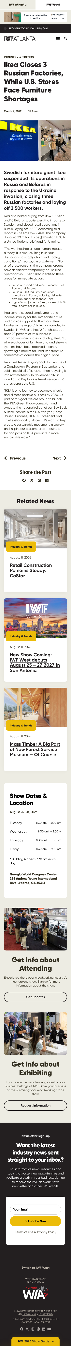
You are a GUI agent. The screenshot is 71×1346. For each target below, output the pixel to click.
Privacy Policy (46, 1232)
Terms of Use (24, 1232)
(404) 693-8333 (42, 1322)
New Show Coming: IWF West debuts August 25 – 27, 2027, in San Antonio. (35, 662)
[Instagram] (33, 1329)
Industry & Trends (19, 57)
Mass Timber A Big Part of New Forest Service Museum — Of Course (35, 749)
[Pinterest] (38, 1329)
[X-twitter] (27, 1329)
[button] (24, 480)
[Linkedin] (44, 1329)
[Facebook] (21, 1329)
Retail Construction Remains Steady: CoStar (31, 570)
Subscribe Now (35, 1221)
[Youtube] (49, 1329)
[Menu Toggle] (58, 38)
